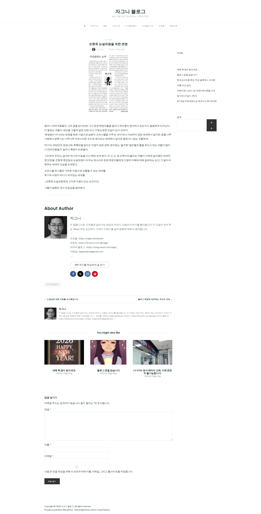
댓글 (47, 409)
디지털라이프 (148, 26)
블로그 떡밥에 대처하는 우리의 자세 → (155, 299)
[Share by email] (58, 120)
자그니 (101, 49)
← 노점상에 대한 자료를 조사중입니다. (61, 299)
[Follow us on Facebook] (46, 192)
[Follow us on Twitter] (52, 192)
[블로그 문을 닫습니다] (108, 351)
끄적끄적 (116, 26)
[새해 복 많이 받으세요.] (64, 351)
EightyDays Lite (87, 510)
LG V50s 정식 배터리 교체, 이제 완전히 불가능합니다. (152, 372)
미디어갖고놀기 (52, 284)
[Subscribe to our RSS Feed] (58, 192)
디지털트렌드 (131, 26)
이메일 (48, 455)
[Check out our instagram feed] (63, 192)
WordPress (68, 510)
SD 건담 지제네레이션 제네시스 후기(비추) (197, 101)
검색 (179, 117)
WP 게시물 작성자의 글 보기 (90, 264)
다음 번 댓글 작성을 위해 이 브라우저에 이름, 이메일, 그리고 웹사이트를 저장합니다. (88, 471)
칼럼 (105, 26)
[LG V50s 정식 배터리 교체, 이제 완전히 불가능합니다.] (152, 351)
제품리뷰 (173, 26)
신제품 (161, 26)
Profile (94, 26)
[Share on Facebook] (46, 120)
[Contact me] (69, 192)
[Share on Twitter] (52, 120)
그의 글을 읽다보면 (78, 125)
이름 (47, 444)
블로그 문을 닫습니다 (108, 370)
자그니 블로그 (130, 11)
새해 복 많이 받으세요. (64, 370)
